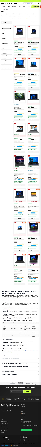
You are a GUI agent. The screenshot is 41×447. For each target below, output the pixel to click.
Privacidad (18, 443)
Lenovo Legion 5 (23, 16)
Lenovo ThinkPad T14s (5, 16)
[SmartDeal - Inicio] (10, 405)
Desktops (24, 6)
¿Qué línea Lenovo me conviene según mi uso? (10, 358)
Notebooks (3, 6)
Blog (28, 6)
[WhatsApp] (10, 410)
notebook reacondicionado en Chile (28, 350)
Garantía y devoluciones (4, 423)
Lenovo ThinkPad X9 (31, 16)
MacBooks (8, 6)
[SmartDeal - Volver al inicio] (11, 3)
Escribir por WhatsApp (27, 429)
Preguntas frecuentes (4, 421)
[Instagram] (2, 410)
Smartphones (14, 6)
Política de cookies (4, 430)
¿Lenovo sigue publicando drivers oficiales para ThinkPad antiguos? (14, 363)
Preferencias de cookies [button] (32, 443)
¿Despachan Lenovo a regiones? (8, 371)
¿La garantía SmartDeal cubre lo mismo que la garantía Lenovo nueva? (15, 366)
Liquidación (23, 415)
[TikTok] (7, 410)
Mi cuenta (2, 432)
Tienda (4, 9)
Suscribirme (27, 391)
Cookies (26, 443)
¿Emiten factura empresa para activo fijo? (10, 374)
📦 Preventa (23, 413)
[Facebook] (5, 410)
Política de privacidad (4, 428)
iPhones (22, 409)
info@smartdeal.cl (26, 440)
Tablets (19, 6)
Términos (22, 443)
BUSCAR (24, 4)
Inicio (1, 9)
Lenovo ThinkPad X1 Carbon (15, 16)
